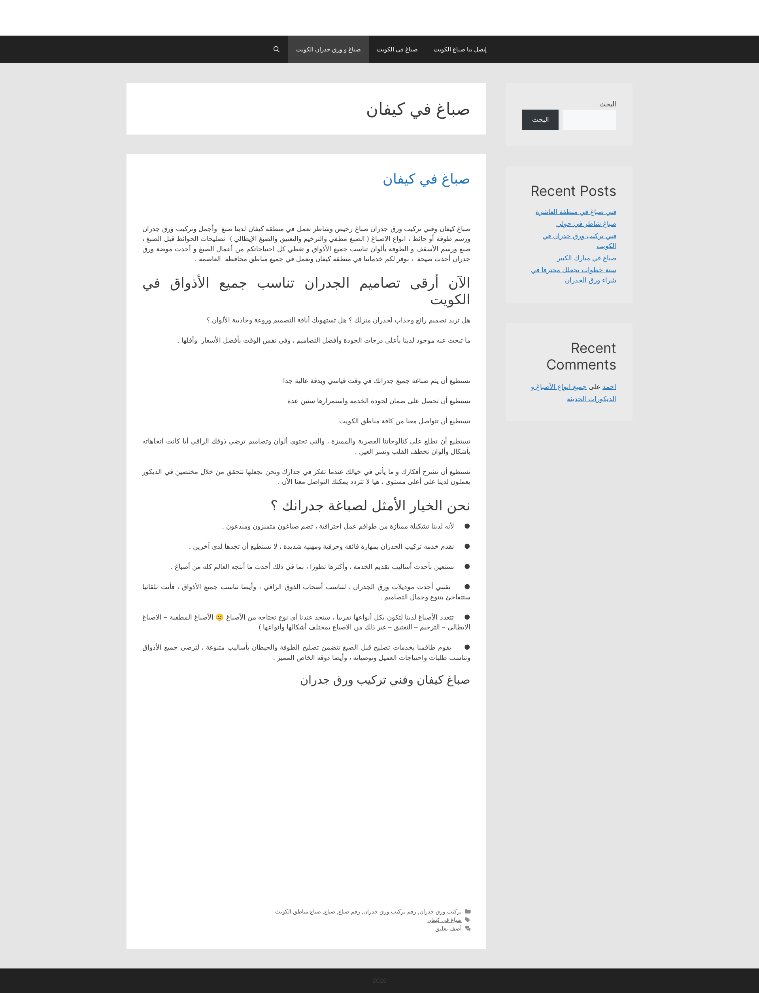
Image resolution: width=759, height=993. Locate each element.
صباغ (329, 911)
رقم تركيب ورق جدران (389, 911)
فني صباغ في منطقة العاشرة (576, 212)
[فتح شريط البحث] (276, 49)
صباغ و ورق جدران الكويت (328, 49)
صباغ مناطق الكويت (298, 911)
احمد (609, 386)
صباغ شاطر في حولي (586, 223)
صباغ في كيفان (426, 178)
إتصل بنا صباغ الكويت (460, 49)
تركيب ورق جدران (440, 911)
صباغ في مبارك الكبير (586, 258)
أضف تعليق (448, 928)
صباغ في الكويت (397, 49)
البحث (607, 104)
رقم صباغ (349, 911)
